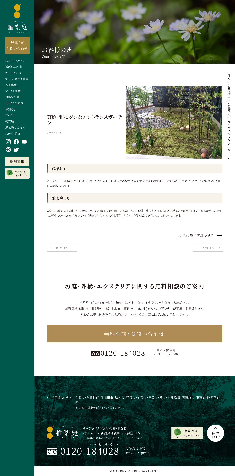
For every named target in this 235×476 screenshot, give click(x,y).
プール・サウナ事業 (16, 79)
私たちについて (15, 61)
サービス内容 (13, 73)
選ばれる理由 (13, 67)
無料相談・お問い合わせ (134, 333)
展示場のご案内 (15, 127)
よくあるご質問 (14, 103)
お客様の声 (12, 97)
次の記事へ (208, 247)
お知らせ (10, 109)
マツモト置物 (13, 91)
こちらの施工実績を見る (195, 235)
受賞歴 (9, 121)
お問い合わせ (17, 45)
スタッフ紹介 (13, 133)
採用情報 (17, 161)
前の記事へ (62, 247)
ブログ (9, 115)
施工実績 (11, 85)
